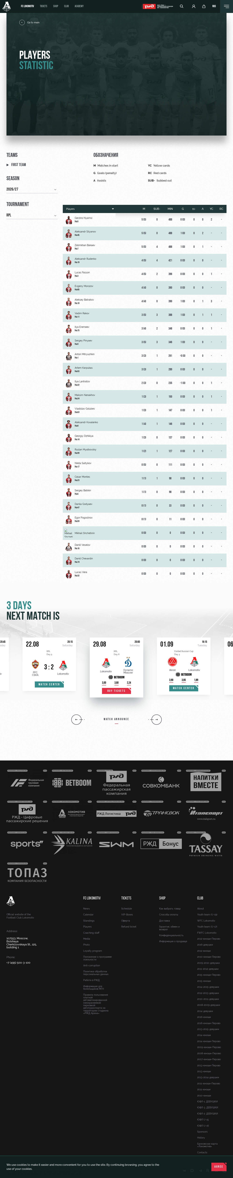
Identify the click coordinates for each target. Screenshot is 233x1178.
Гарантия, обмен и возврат (169, 928)
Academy (79, 6)
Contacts (202, 1152)
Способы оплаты (168, 914)
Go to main (33, 22)
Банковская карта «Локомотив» (207, 1145)
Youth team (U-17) (207, 926)
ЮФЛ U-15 (203, 1119)
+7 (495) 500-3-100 (18, 962)
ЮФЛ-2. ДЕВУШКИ (207, 1113)
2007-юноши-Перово (209, 1059)
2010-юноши (204, 1095)
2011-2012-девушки (208, 969)
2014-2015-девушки (208, 987)
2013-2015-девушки (208, 1029)
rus (214, 6)
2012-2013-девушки (208, 993)
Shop (55, 6)
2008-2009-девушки (208, 1005)
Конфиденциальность (171, 935)
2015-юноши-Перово (208, 974)
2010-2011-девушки (208, 999)
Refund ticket (128, 926)
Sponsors (202, 1131)
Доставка (164, 920)
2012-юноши (204, 950)
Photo (86, 944)
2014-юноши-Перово (208, 1041)
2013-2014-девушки (208, 1077)
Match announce (116, 719)
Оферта (125, 920)
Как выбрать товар (170, 908)
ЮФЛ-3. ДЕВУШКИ (207, 1107)
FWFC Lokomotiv (207, 932)
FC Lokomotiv (27, 6)
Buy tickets (116, 691)
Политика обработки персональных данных (95, 972)
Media (86, 938)
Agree (218, 1166)
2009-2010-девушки (208, 963)
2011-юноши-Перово (208, 1083)
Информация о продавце (173, 941)
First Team (18, 165)
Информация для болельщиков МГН (93, 987)
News (86, 908)
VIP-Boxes (127, 914)
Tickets (43, 6)
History (201, 1137)
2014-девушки (205, 1011)
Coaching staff (91, 932)
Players (70, 209)
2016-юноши (204, 1017)
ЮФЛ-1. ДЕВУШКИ (207, 1101)
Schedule (126, 908)
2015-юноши (204, 981)
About (200, 908)
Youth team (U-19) (207, 914)
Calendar (88, 914)
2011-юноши (203, 1089)
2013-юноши (204, 1071)
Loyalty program (92, 950)
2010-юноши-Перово (209, 956)
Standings (88, 920)
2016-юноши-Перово (208, 1023)
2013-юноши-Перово (208, 1065)
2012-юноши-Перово (208, 938)
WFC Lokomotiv (206, 920)
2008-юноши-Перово (209, 1053)
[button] (76, 719)
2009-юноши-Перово (209, 1047)
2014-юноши (204, 1035)
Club (66, 6)
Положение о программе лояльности (97, 958)
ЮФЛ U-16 (203, 1125)
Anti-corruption (91, 965)
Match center (49, 684)
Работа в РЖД (91, 980)
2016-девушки (205, 944)
